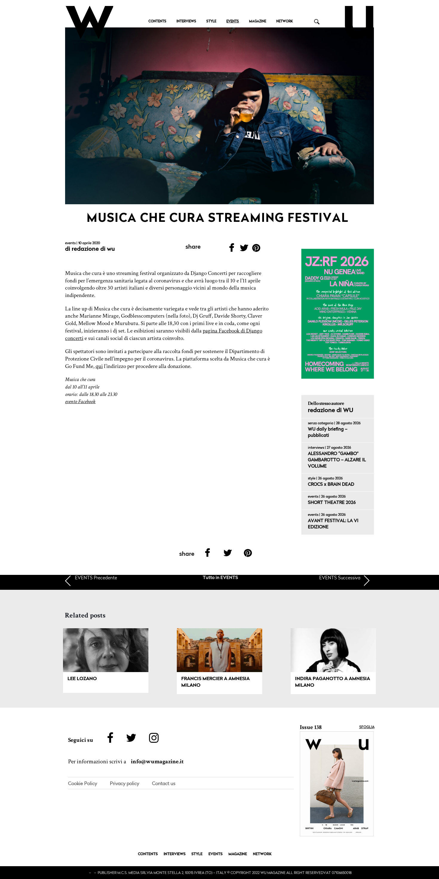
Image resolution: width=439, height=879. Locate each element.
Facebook (231, 249)
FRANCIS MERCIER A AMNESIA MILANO (215, 682)
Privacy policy (124, 783)
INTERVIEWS (186, 21)
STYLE (211, 21)
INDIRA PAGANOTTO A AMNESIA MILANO (332, 682)
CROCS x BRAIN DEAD (331, 484)
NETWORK (284, 21)
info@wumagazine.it (157, 761)
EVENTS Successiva (339, 577)
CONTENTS (157, 21)
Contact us (163, 783)
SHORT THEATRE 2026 (332, 503)
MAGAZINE (257, 21)
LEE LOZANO (82, 679)
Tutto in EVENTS (220, 578)
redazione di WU (93, 249)
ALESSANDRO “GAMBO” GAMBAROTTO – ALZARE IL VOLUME (337, 460)
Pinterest (256, 249)
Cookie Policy (82, 783)
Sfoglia (366, 727)
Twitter (244, 249)
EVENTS (232, 21)
